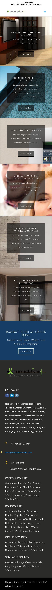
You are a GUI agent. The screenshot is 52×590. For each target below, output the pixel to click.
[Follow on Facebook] (7, 395)
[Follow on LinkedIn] (12, 395)
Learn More (26, 54)
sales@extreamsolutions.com (18, 452)
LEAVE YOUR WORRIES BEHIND (26, 130)
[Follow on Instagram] (17, 395)
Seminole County (17, 557)
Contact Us (26, 351)
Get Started (26, 108)
